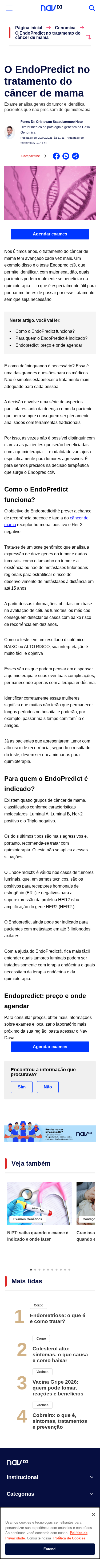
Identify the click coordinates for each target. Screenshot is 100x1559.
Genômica (65, 28)
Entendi (50, 1549)
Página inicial (28, 28)
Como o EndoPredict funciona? (45, 331)
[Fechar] (93, 1514)
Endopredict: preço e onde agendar (48, 345)
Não (48, 1087)
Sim (22, 1087)
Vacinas (43, 1372)
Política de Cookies (69, 1538)
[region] (50, 1533)
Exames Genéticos (27, 1219)
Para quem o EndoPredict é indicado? (51, 338)
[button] (50, 234)
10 (69, 1269)
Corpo (38, 1305)
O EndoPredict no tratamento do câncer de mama (48, 35)
